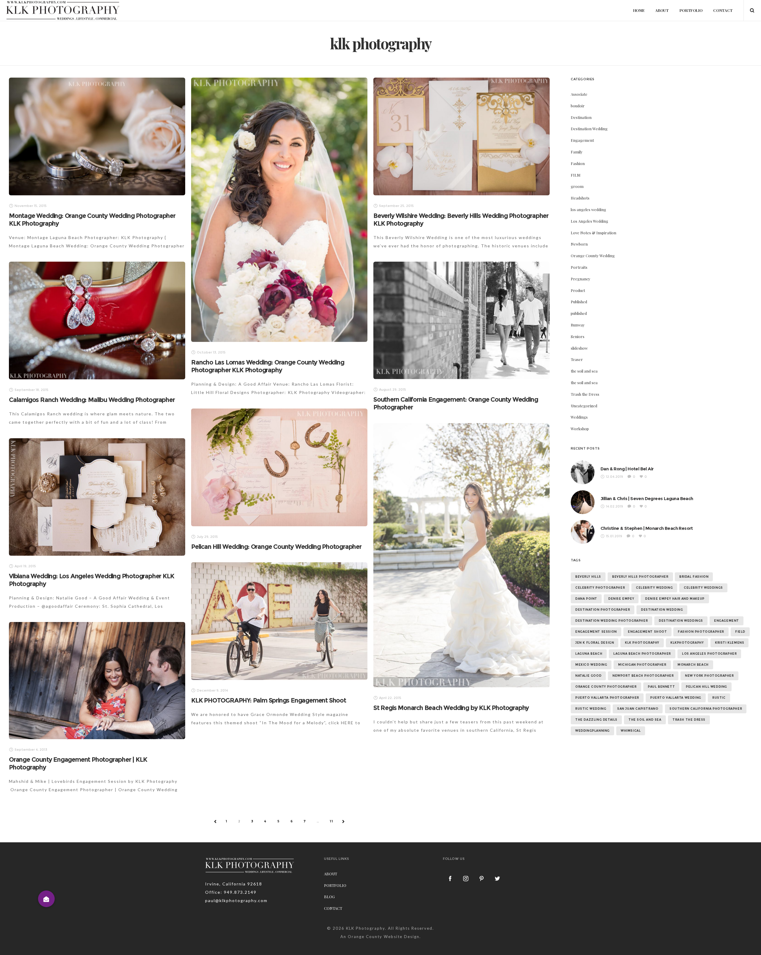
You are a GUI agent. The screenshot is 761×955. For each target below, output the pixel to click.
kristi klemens (729, 643)
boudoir (578, 105)
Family (577, 151)
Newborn (579, 243)
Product (578, 290)
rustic (719, 698)
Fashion (578, 163)
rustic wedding (590, 709)
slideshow (579, 348)
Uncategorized (584, 405)
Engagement (582, 140)
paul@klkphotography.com (236, 900)
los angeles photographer (709, 654)
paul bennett (661, 687)
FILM (576, 175)
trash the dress (688, 720)
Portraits (579, 267)
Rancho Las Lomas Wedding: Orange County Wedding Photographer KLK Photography (267, 366)
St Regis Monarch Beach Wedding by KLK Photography (451, 707)
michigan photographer (642, 665)
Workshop (580, 428)
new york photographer (709, 676)
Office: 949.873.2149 (231, 892)
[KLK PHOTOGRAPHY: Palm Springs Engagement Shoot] (279, 621)
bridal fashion (693, 577)
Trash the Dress (585, 394)
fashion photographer (701, 632)
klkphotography (687, 643)
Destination (581, 117)
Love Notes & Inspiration (593, 232)
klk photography (642, 643)
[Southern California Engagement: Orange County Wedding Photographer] (461, 320)
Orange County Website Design (383, 936)
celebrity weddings (703, 588)
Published (579, 301)
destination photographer (602, 610)
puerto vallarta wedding (675, 698)
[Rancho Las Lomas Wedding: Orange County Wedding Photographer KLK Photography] (279, 210)
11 (331, 821)
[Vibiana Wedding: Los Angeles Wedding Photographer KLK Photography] (97, 497)
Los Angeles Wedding (589, 221)
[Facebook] (450, 878)
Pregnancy (580, 278)
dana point (586, 599)
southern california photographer (705, 709)
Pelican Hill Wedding (706, 687)
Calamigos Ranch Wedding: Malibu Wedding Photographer (92, 399)
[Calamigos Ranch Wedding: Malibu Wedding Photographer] (97, 320)
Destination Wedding (589, 128)
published (579, 313)
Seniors (577, 336)
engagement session (596, 632)
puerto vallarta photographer (607, 698)
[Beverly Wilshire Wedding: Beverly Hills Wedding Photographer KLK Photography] (461, 136)
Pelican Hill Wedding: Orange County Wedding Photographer (276, 546)
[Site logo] (63, 10)
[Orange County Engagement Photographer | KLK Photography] (97, 680)
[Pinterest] (481, 878)
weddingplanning (592, 731)
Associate (579, 94)
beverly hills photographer (640, 577)
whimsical (631, 731)
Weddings (579, 417)
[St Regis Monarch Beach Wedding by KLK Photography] (461, 555)
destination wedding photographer (611, 621)
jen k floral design (594, 643)
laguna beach (588, 654)
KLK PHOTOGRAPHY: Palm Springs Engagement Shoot (268, 700)
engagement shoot (647, 632)
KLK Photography (365, 928)
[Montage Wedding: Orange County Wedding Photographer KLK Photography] (97, 136)
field (740, 632)
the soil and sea (584, 370)
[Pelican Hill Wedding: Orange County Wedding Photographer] (279, 467)
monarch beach (693, 665)
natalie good (588, 676)
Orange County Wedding (593, 255)
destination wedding (662, 610)
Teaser (577, 359)
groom (577, 186)
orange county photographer (606, 687)
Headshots (580, 197)
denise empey (621, 599)
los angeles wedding (588, 209)
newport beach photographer (643, 676)
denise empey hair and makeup (675, 599)
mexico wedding (591, 665)
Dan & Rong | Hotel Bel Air (626, 469)
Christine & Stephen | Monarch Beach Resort (646, 528)
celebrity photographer (600, 588)
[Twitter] (497, 878)
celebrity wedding (654, 588)
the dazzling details (596, 720)
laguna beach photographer (642, 654)
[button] (46, 898)
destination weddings (681, 621)
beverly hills (588, 577)
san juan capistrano (637, 709)
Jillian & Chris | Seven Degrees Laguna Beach (646, 498)
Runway (578, 324)
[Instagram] (466, 878)
